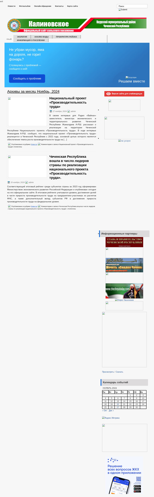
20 (118, 404)
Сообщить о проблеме (27, 78)
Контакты (59, 6)
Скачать (119, 371)
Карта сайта (72, 6)
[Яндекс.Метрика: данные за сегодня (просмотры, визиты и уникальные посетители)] (110, 417)
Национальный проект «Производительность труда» (68, 102)
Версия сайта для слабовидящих (126, 93)
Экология (22, 36)
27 (118, 407)
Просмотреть (108, 371)
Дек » (111, 410)
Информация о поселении (31, 40)
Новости (11, 6)
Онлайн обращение (42, 6)
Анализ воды (41, 36)
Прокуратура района (66, 36)
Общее (9, 39)
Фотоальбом (24, 6)
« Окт (104, 410)
